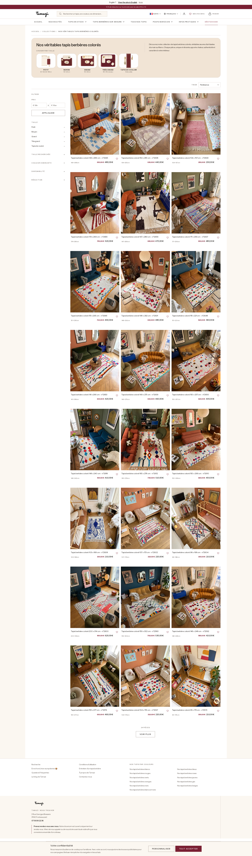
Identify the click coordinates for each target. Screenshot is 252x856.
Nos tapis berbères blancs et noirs (143, 790)
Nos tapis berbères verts (139, 777)
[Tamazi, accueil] (43, 13)
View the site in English (127, 2)
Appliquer (48, 113)
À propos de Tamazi (87, 772)
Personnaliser (161, 849)
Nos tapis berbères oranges (140, 781)
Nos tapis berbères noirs (139, 785)
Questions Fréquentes (40, 772)
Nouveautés (55, 22)
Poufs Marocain (161, 22)
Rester (141, 2)
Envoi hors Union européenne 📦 (44, 768)
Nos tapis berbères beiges (187, 785)
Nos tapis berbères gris (186, 781)
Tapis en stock (76, 22)
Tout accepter (188, 849)
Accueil (38, 22)
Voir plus (145, 734)
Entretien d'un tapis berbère (90, 768)
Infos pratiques (187, 22)
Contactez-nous (85, 777)
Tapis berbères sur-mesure (107, 22)
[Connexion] (184, 13)
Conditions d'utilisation (87, 764)
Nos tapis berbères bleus (186, 769)
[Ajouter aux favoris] (117, 158)
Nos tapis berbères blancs (140, 769)
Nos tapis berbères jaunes (187, 777)
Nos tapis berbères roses (186, 773)
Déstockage (211, 22)
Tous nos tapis (139, 22)
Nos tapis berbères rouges (140, 773)
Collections (48, 31)
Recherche (36, 764)
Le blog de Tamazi (39, 777)
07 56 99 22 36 (38, 820)
